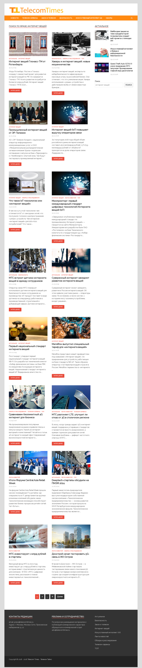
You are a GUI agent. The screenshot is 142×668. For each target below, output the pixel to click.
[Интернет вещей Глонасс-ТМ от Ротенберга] (28, 45)
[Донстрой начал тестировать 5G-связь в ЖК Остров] (71, 537)
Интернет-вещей (24, 58)
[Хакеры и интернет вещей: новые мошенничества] (71, 45)
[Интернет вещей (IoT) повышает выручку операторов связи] (71, 113)
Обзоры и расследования (71, 58)
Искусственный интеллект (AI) (89, 18)
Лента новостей (70, 198)
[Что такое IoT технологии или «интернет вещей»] (28, 184)
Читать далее (15, 90)
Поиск (97, 81)
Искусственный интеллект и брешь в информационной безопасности (121, 52)
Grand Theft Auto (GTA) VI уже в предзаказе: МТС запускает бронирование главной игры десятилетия (121, 67)
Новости (15, 18)
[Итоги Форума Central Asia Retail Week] (28, 464)
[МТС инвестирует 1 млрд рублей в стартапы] (28, 537)
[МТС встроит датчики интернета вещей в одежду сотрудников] (28, 261)
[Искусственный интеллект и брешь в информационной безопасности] (102, 57)
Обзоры (109, 18)
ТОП (83, 58)
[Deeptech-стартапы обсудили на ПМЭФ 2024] (71, 464)
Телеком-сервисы (30, 18)
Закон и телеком (48, 18)
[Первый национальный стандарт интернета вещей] (28, 330)
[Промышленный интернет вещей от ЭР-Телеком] (28, 113)
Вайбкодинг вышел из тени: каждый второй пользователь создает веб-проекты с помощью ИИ (120, 36)
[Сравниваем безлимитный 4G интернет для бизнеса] (28, 398)
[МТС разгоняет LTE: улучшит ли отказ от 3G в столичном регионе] (71, 398)
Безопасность (66, 18)
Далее (60, 597)
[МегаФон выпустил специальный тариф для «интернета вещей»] (71, 329)
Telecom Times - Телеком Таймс (40, 659)
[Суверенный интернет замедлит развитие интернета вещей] (71, 261)
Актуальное (13, 58)
